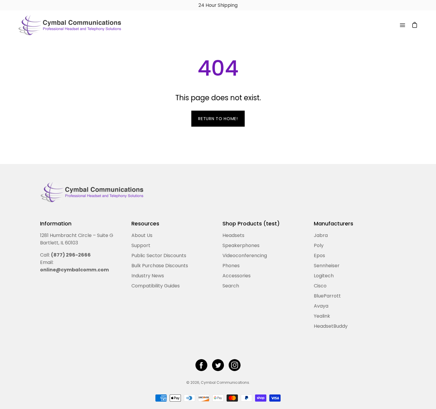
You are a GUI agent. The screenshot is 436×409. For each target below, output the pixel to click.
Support (140, 245)
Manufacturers (333, 223)
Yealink (322, 316)
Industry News (147, 275)
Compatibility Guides (155, 285)
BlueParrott (327, 295)
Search (230, 285)
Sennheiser (327, 265)
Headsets (233, 235)
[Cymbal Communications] (70, 25)
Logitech (324, 275)
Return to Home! (218, 119)
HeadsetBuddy (331, 326)
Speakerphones (241, 245)
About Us (141, 235)
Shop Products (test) (251, 223)
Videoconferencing (244, 255)
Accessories (236, 275)
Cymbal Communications (225, 382)
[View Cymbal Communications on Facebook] (201, 365)
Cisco (320, 285)
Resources (145, 223)
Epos (319, 255)
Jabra (321, 235)
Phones (231, 265)
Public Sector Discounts (158, 255)
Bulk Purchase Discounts (159, 265)
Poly (319, 245)
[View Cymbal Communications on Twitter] (218, 365)
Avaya (321, 306)
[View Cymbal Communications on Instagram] (235, 365)
